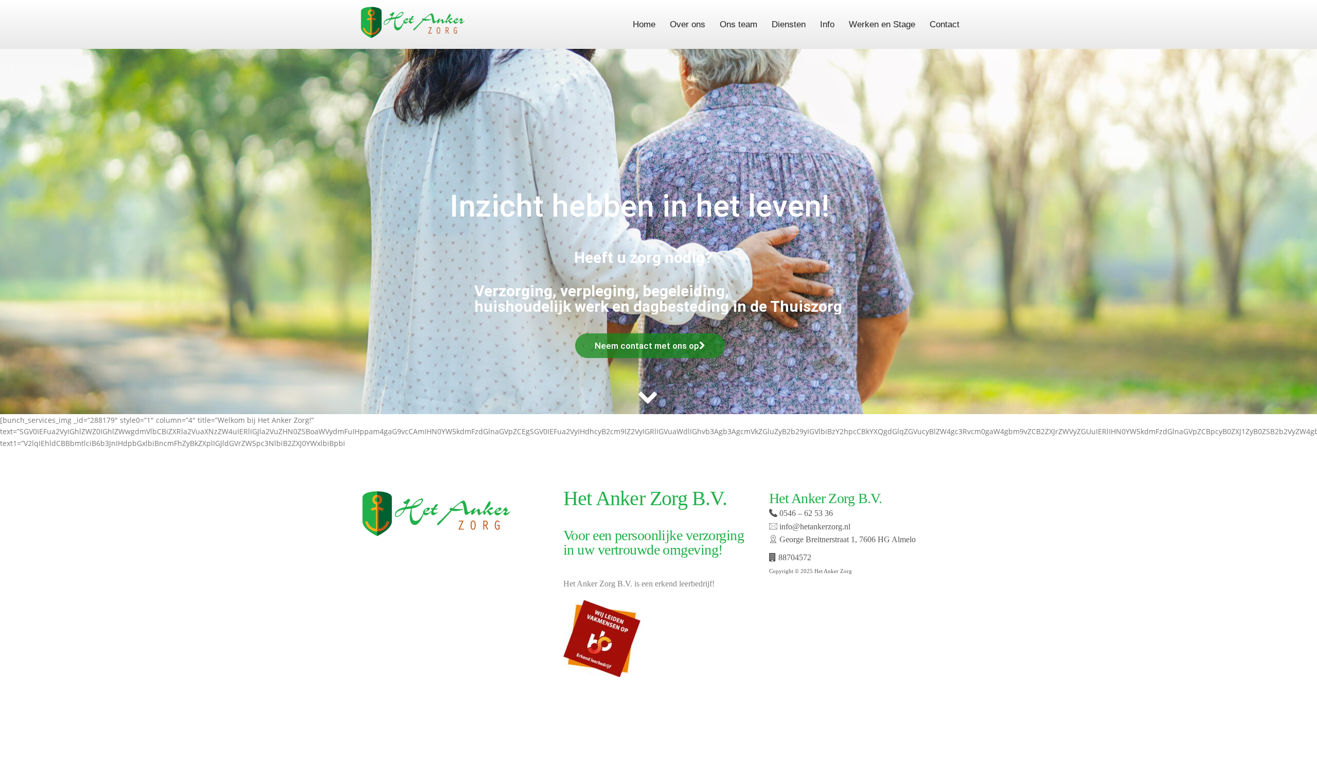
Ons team (738, 24)
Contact (944, 24)
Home (644, 24)
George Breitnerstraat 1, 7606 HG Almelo (846, 539)
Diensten (789, 24)
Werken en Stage (882, 24)
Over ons (687, 24)
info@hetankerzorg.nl (813, 526)
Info (827, 24)
